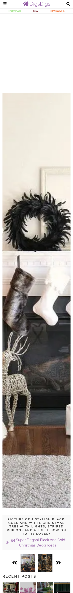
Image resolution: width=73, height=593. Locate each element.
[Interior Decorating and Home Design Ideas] (36, 5)
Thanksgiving (57, 11)
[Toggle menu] (5, 4)
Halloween (15, 11)
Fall (35, 11)
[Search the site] (68, 4)
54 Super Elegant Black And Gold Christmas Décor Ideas (37, 542)
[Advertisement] (36, 52)
